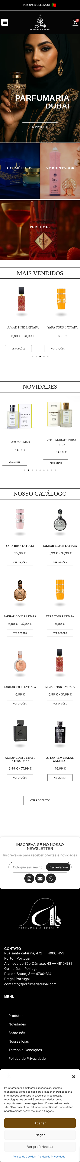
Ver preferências (40, 1147)
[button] (73, 1077)
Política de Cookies (24, 1156)
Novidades (17, 1024)
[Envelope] (40, 878)
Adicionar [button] (14, 462)
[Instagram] (29, 878)
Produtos (16, 1015)
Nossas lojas (19, 1041)
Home (13, 1007)
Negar (40, 1135)
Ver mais (20, 173)
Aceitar (40, 1123)
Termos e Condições (25, 1050)
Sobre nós (17, 1033)
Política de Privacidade (51, 1156)
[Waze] (51, 878)
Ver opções (18, 348)
